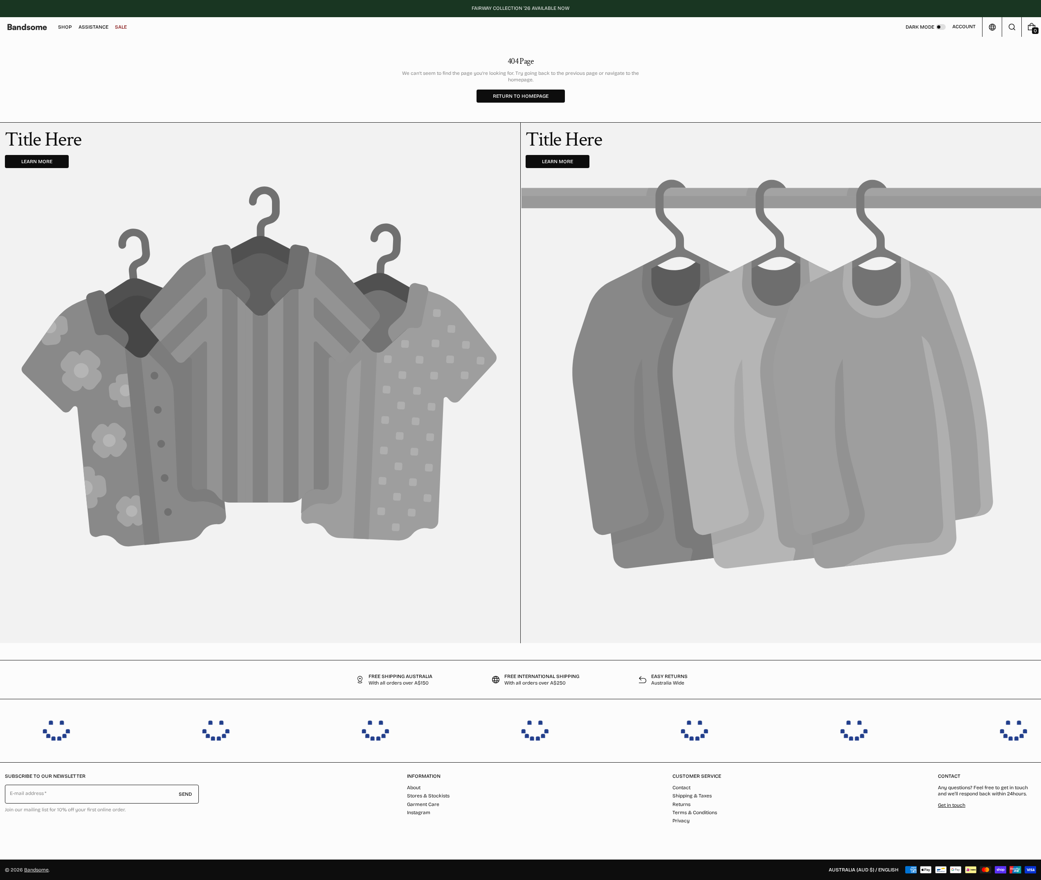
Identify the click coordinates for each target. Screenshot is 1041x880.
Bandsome (36, 870)
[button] (1011, 27)
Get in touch (951, 805)
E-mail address (27, 793)
